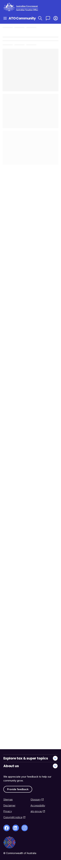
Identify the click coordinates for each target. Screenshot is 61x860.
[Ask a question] (48, 18)
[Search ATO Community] (40, 18)
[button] (55, 18)
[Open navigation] (5, 18)
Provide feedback (17, 789)
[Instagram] (24, 828)
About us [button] (11, 766)
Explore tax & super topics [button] (25, 758)
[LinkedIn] (15, 828)
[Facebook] (6, 828)
